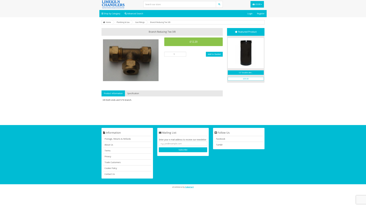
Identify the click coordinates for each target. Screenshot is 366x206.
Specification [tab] (133, 93)
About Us (109, 144)
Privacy (108, 156)
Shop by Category (111, 13)
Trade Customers (113, 162)
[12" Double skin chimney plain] (245, 53)
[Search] (219, 4)
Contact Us (110, 174)
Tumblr (219, 144)
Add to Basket (214, 54)
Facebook (220, 138)
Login (249, 13)
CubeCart (189, 187)
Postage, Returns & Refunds (118, 138)
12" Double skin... (246, 72)
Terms (108, 150)
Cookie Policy (111, 168)
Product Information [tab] (113, 93)
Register (260, 13)
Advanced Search (135, 13)
